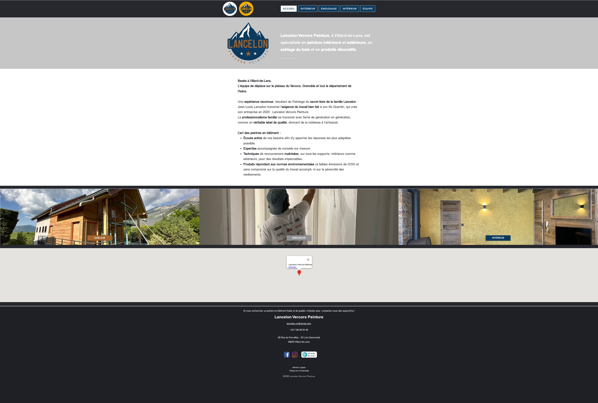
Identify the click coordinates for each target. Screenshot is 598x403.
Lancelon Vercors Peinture (299, 317)
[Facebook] (287, 354)
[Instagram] (294, 354)
